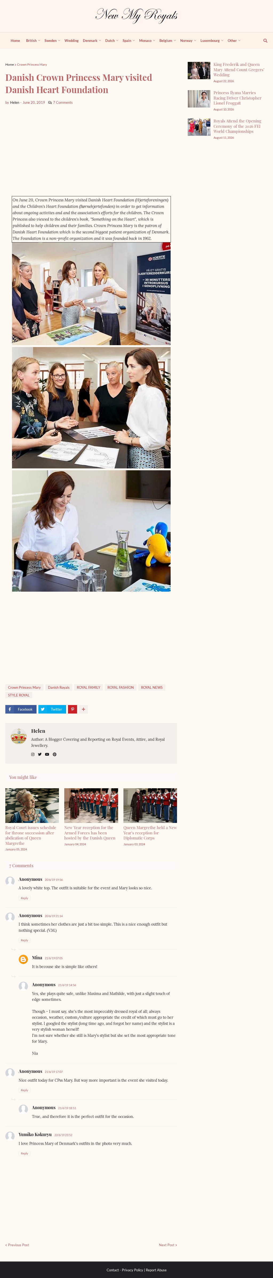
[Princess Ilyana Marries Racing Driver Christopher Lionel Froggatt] (199, 99)
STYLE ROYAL (19, 695)
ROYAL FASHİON (120, 687)
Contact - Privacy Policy (125, 1270)
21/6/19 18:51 (67, 1108)
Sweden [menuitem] (51, 40)
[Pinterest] (72, 709)
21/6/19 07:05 (54, 958)
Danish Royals (59, 687)
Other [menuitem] (232, 40)
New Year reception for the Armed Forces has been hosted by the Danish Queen (89, 833)
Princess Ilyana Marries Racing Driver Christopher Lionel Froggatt (238, 98)
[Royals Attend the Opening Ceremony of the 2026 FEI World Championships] (199, 127)
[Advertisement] (91, 150)
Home (9, 64)
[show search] (262, 40)
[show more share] (83, 709)
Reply (24, 898)
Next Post (166, 1245)
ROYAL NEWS (152, 687)
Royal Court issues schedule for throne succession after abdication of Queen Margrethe (30, 835)
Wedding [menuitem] (72, 40)
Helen (38, 730)
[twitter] (40, 754)
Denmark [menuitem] (90, 40)
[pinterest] (55, 754)
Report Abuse (156, 1270)
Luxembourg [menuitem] (210, 40)
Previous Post (18, 1245)
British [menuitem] (31, 40)
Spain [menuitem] (127, 40)
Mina (37, 957)
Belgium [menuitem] (165, 40)
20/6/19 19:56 (54, 879)
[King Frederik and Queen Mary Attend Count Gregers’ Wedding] (199, 70)
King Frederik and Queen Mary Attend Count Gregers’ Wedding (239, 69)
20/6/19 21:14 (54, 916)
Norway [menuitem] (186, 40)
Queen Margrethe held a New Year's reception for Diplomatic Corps (150, 833)
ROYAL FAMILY (88, 687)
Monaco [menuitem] (145, 40)
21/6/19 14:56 (67, 985)
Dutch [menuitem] (110, 40)
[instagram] (32, 754)
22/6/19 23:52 (63, 1135)
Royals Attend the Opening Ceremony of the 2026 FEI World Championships (237, 126)
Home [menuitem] (15, 40)
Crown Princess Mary (32, 64)
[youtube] (47, 754)
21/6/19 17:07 (54, 1071)
